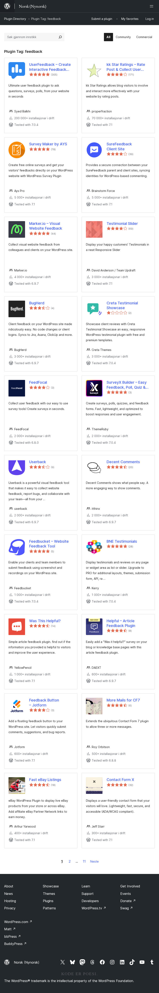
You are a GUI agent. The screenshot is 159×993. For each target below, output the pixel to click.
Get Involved (130, 886)
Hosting (10, 901)
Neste (94, 861)
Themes (49, 894)
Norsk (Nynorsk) (26, 962)
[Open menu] (152, 6)
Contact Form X (120, 779)
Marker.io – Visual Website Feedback (45, 225)
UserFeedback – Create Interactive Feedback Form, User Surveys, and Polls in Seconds (50, 67)
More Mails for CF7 (123, 700)
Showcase (51, 886)
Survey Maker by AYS (48, 144)
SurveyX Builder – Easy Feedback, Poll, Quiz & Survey (127, 385)
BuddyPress (15, 944)
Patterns (49, 908)
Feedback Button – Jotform (44, 702)
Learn (86, 886)
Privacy (10, 908)
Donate (128, 901)
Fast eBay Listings (45, 779)
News (8, 894)
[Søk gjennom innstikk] (60, 37)
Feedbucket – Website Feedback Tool (49, 543)
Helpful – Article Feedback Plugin (121, 623)
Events (125, 894)
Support (88, 894)
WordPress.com (18, 922)
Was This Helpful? (45, 621)
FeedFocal (38, 382)
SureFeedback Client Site (119, 146)
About (8, 886)
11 (84, 861)
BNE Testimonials (122, 541)
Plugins (48, 901)
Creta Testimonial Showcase (122, 305)
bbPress (12, 936)
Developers (90, 901)
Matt (10, 929)
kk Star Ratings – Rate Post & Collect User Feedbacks (126, 67)
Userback (37, 462)
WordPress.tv (94, 908)
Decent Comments (123, 462)
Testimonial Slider (122, 223)
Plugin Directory (15, 18)
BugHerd (36, 303)
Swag (126, 908)
